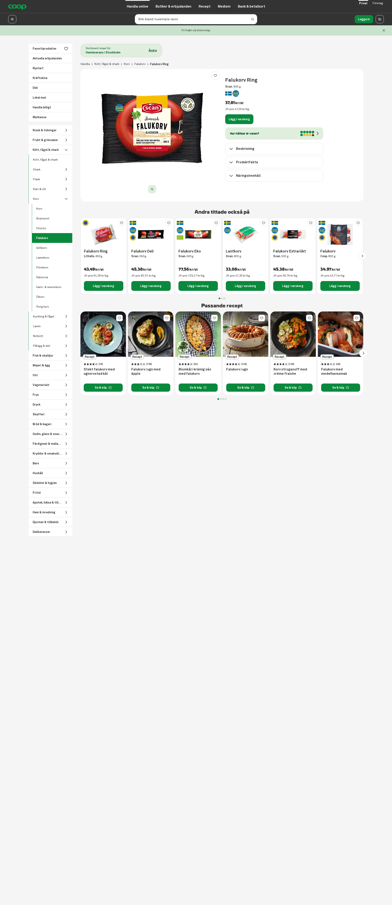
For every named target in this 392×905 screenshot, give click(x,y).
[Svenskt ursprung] (236, 93)
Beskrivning (245, 149)
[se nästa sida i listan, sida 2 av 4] (363, 353)
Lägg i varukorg (239, 119)
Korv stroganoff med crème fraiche (290, 371)
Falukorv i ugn (237, 369)
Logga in (364, 19)
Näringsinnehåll (248, 175)
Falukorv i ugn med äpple (145, 371)
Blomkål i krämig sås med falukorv (195, 371)
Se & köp (101, 387)
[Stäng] (384, 30)
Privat (363, 3)
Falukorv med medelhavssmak (334, 371)
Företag (377, 3)
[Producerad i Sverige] (228, 93)
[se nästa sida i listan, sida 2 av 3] (362, 256)
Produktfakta (247, 162)
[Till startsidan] (17, 6)
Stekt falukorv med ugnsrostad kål (99, 371)
